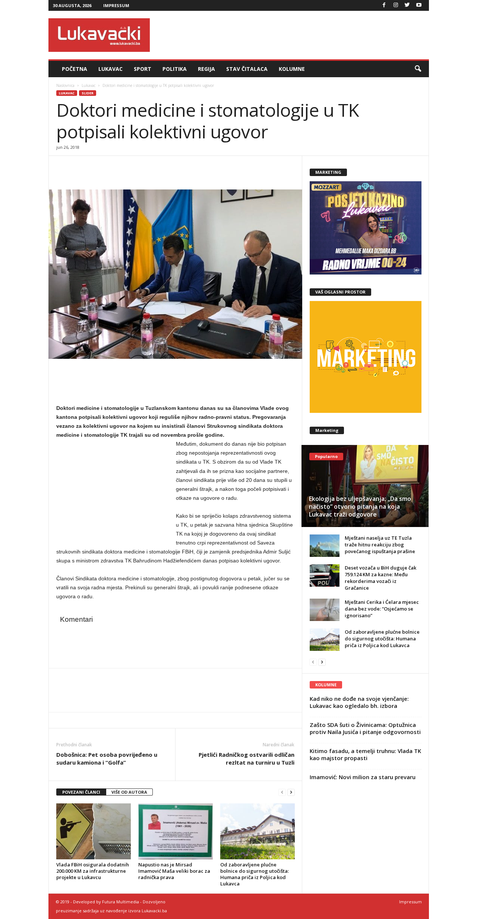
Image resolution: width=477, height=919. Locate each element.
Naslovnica (65, 85)
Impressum (116, 5)
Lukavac (110, 68)
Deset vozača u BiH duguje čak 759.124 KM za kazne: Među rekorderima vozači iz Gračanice (380, 577)
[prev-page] (282, 792)
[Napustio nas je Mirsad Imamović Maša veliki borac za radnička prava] (175, 831)
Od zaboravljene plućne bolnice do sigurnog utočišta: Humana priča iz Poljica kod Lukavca (254, 874)
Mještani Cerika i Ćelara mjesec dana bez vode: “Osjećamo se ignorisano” (382, 609)
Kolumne (292, 68)
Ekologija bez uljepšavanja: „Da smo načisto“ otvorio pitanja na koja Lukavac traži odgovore (360, 506)
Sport (142, 68)
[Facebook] (384, 5)
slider (88, 93)
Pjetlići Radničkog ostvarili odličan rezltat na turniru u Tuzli (246, 758)
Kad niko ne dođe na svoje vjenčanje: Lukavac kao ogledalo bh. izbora (359, 702)
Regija (206, 68)
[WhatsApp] (98, 167)
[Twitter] (407, 5)
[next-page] (291, 792)
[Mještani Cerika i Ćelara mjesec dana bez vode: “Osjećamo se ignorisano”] (324, 610)
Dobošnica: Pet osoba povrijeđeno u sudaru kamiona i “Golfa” (106, 758)
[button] (418, 69)
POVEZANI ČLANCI (81, 792)
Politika (174, 68)
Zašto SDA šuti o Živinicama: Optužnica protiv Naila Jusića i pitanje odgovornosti (365, 728)
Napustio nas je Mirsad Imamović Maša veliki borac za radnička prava (174, 871)
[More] (115, 167)
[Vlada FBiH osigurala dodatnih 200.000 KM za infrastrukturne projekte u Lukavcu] (93, 831)
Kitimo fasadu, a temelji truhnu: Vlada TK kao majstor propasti (365, 754)
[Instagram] (395, 5)
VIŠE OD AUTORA (129, 792)
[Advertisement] (293, 35)
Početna (74, 68)
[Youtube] (418, 5)
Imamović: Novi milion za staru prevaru (363, 777)
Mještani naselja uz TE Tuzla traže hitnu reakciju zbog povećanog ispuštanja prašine (380, 544)
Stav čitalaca (247, 68)
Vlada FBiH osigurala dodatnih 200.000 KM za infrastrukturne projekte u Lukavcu (92, 871)
